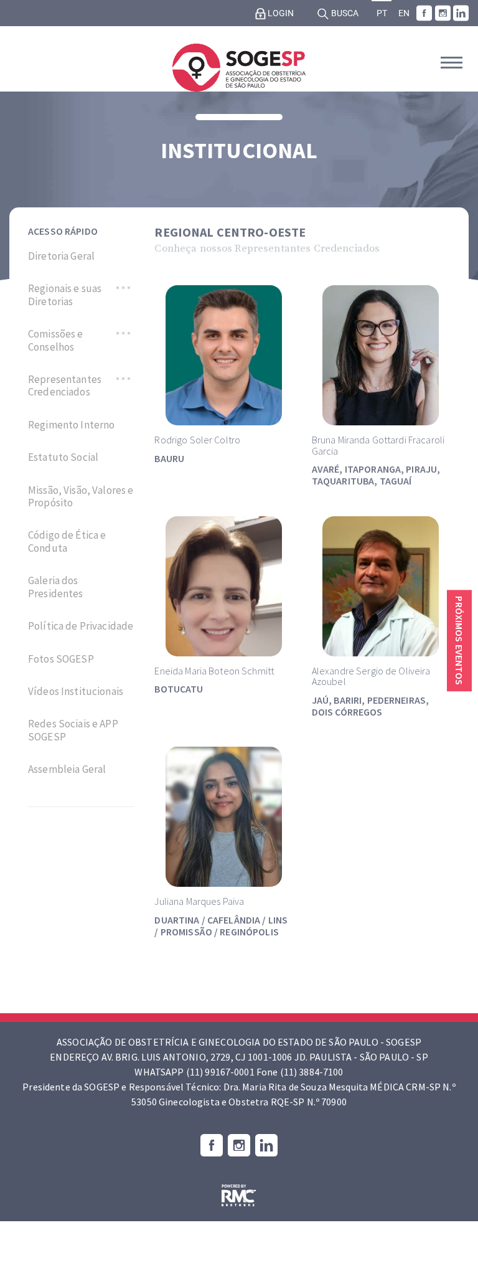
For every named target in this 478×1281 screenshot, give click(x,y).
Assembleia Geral (67, 769)
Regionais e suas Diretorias (64, 295)
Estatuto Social (63, 457)
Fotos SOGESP (61, 659)
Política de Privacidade (80, 626)
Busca (343, 13)
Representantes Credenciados (64, 386)
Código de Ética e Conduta (67, 541)
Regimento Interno (71, 424)
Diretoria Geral (61, 256)
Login (280, 13)
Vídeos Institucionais (75, 691)
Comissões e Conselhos (55, 340)
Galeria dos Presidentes (55, 587)
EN (404, 13)
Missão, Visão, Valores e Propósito (80, 496)
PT (382, 13)
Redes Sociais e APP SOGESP (73, 730)
